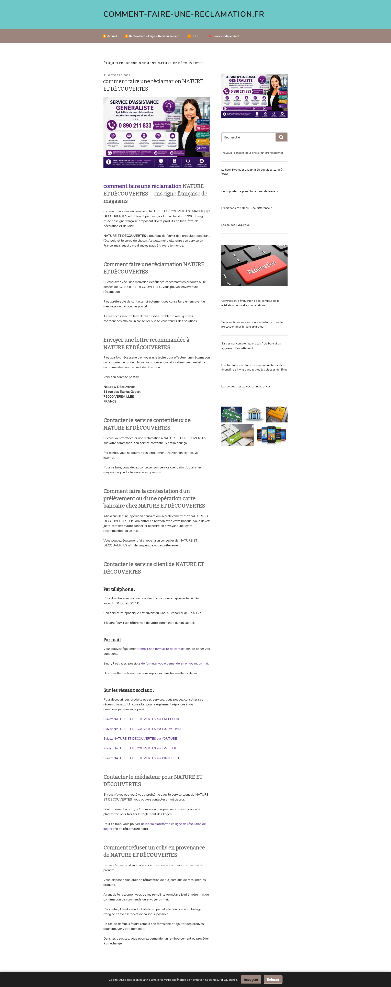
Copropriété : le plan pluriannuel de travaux (249, 191)
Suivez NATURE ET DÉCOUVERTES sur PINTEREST (141, 758)
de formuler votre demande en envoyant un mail (175, 663)
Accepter (251, 979)
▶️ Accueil (110, 36)
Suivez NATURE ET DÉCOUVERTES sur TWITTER (139, 748)
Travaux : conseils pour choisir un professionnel (252, 153)
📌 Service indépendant (223, 36)
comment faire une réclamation (142, 186)
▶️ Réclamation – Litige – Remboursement (152, 36)
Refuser (273, 979)
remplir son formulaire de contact (161, 649)
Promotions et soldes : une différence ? (246, 208)
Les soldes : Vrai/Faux (235, 225)
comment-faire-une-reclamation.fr (184, 14)
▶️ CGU (192, 36)
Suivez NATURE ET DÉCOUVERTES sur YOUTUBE (140, 738)
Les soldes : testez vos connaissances (246, 386)
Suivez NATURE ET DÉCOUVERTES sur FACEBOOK (141, 719)
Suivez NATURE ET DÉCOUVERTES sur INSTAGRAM (142, 729)
